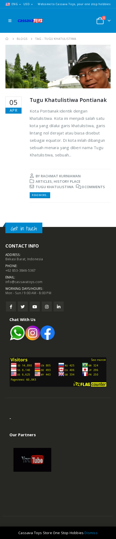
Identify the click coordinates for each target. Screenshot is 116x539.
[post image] (58, 66)
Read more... (40, 195)
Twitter (23, 306)
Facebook (11, 306)
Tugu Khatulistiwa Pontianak (68, 100)
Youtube (35, 306)
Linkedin (59, 306)
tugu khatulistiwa (55, 186)
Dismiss (90, 532)
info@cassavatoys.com (23, 282)
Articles (44, 181)
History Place (67, 181)
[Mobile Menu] (9, 20)
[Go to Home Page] (7, 38)
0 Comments (93, 186)
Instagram (47, 306)
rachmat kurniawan (61, 176)
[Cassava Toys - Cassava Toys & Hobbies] (31, 20)
